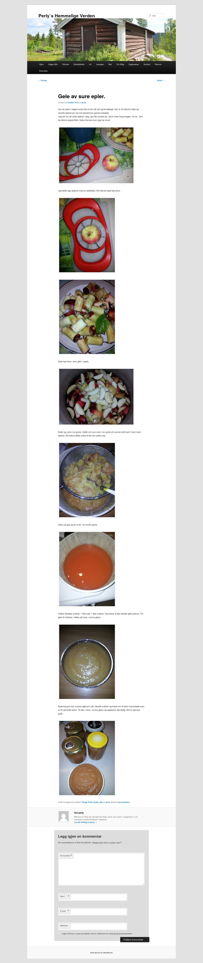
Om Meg (120, 64)
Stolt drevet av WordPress (101, 952)
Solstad (147, 64)
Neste (161, 80)
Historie (65, 64)
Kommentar (66, 855)
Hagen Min (53, 64)
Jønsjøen (100, 64)
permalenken (124, 802)
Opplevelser (134, 64)
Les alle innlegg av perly (85, 822)
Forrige (42, 80)
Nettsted (63, 925)
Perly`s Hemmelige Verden (66, 15)
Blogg (84, 802)
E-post (64, 911)
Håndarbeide (79, 64)
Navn (64, 896)
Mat (110, 64)
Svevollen (43, 70)
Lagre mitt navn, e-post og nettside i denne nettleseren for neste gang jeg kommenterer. (97, 933)
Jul (90, 64)
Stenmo (158, 64)
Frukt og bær (93, 802)
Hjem (41, 64)
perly (84, 102)
